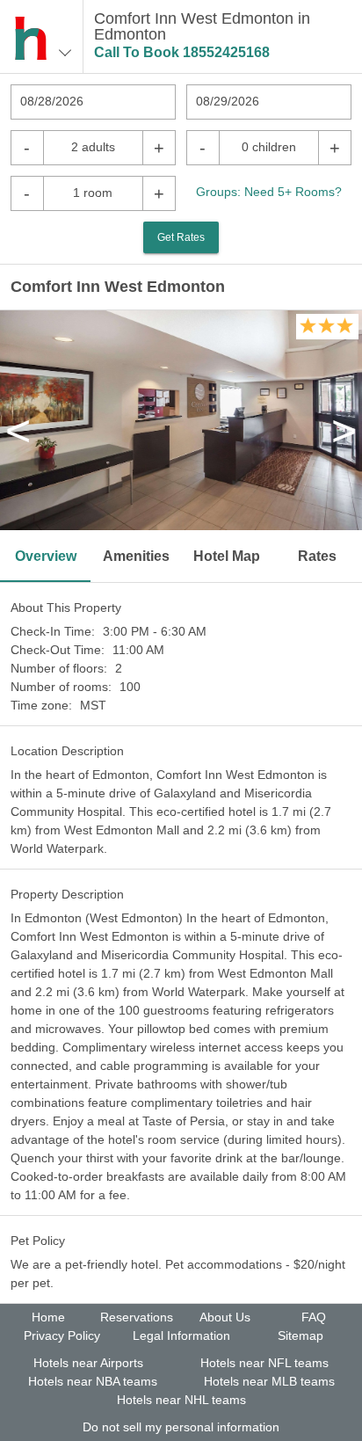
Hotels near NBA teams (92, 1381)
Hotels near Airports (88, 1363)
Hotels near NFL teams (264, 1363)
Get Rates (181, 237)
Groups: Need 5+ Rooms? (269, 192)
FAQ (313, 1317)
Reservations (136, 1317)
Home (48, 1317)
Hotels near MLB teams (269, 1381)
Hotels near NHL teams (181, 1400)
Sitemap (300, 1335)
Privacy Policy (62, 1335)
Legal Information (181, 1335)
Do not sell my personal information (181, 1427)
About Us (224, 1317)
